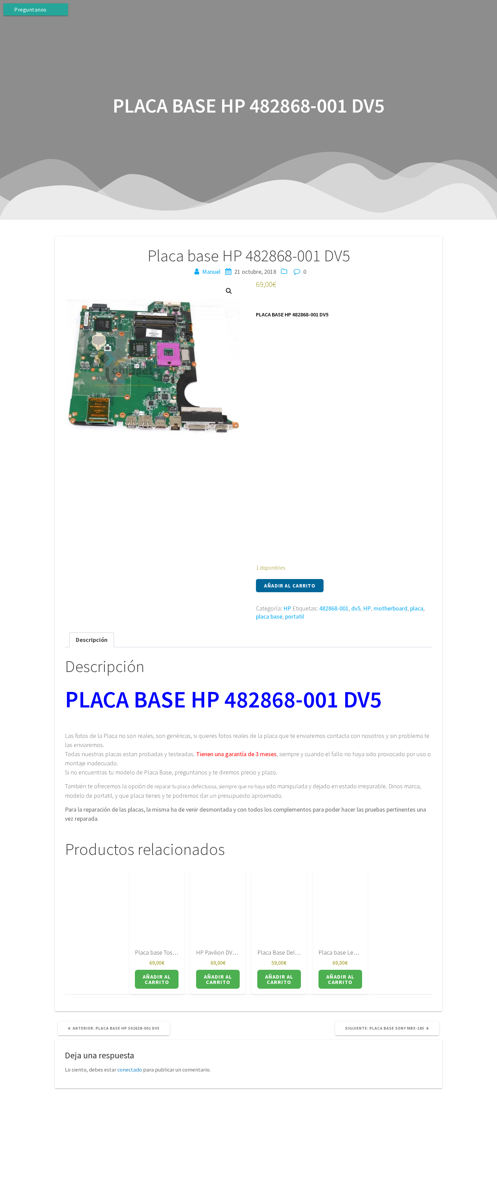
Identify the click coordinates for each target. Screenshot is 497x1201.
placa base (269, 616)
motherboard (390, 608)
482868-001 (334, 608)
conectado (129, 1069)
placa (416, 608)
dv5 (355, 608)
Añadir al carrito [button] (157, 979)
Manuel (211, 271)
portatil (294, 616)
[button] (229, 291)
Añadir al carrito (289, 585)
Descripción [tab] (92, 640)
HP (287, 608)
